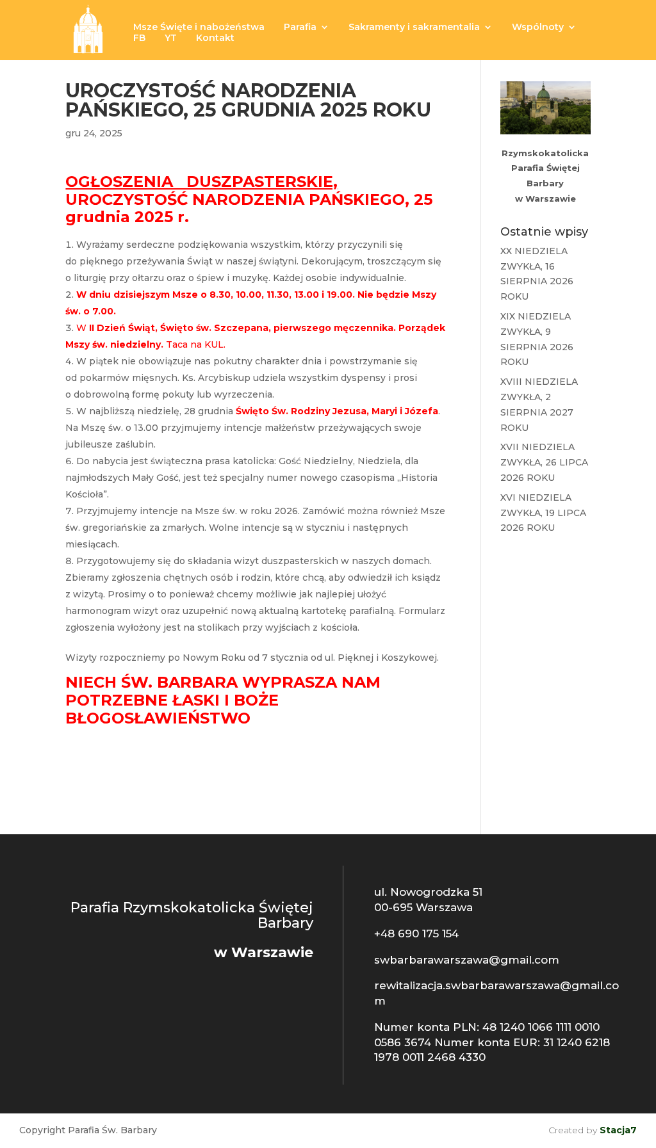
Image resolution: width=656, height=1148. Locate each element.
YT (171, 38)
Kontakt (215, 38)
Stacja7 (618, 1130)
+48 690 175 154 (416, 933)
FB (139, 38)
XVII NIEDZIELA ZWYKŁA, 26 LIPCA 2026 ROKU (544, 462)
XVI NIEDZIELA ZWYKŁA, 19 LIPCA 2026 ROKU (543, 513)
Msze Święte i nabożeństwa (199, 27)
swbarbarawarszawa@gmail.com (466, 959)
